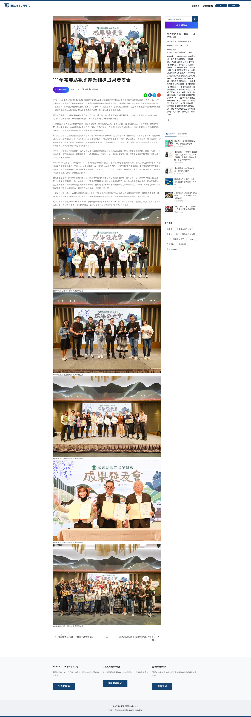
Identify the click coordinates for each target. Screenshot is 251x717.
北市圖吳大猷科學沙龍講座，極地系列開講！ (184, 169)
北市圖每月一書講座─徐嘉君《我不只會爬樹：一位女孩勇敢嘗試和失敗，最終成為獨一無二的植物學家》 (186, 156)
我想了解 (162, 686)
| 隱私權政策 (129, 710)
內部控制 (170, 244)
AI (168, 239)
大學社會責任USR (184, 229)
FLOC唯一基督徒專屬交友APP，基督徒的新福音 (184, 142)
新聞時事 (94, 89)
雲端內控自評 (172, 249)
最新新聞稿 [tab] (182, 133)
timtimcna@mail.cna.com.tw (179, 52)
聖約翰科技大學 (188, 234)
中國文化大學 (172, 234)
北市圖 (169, 229)
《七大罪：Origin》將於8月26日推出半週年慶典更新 (186, 207)
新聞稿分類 (208, 6)
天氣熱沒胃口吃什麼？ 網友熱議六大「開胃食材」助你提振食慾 (185, 195)
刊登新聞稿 (64, 686)
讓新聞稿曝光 (115, 683)
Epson (191, 239)
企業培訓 (182, 244)
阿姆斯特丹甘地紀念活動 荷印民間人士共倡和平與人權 (185, 182)
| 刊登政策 (112, 710)
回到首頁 (195, 6)
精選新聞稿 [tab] (170, 133)
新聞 (87, 89)
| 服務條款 (120, 710)
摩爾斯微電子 (178, 239)
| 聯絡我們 (138, 710)
